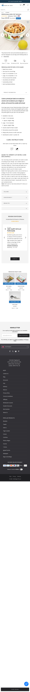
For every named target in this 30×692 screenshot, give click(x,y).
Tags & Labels (6, 431)
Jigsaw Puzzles (6, 450)
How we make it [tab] (8, 197)
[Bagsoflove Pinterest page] (18, 351)
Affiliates (5, 399)
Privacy (14, 476)
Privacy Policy (6, 393)
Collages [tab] (6, 191)
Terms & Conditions (8, 396)
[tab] (15, 208)
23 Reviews (10, 16)
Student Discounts (7, 406)
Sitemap (19, 476)
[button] (4, 237)
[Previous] (2, 35)
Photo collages (6, 440)
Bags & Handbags (7, 456)
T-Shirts (5, 447)
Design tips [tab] (7, 203)
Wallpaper (5, 453)
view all (15, 258)
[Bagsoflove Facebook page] (10, 351)
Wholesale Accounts (8, 402)
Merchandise (6, 409)
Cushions (5, 437)
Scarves (5, 443)
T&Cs (10, 476)
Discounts (5, 380)
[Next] (27, 35)
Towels (4, 424)
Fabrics (5, 427)
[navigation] (15, 347)
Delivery (5, 386)
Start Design (15, 689)
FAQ (4, 383)
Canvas (5, 434)
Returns (5, 389)
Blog (4, 377)
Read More (6, 56)
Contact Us (5, 373)
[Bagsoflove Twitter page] (13, 351)
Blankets (5, 421)
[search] (28, 9)
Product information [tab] (10, 92)
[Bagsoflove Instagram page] (15, 351)
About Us (5, 412)
